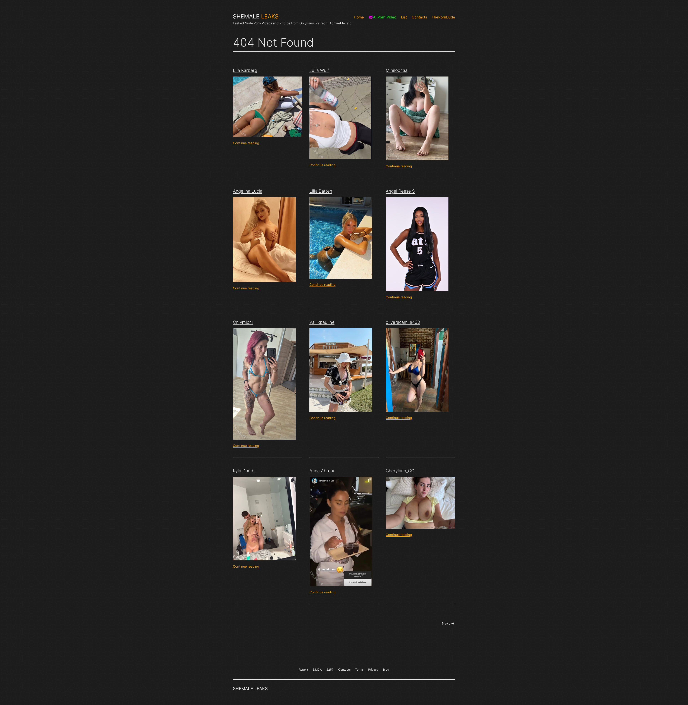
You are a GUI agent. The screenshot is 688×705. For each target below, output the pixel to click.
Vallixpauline (322, 322)
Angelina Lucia (247, 191)
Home (359, 17)
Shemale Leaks (250, 688)
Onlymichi (243, 322)
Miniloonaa (396, 70)
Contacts (419, 17)
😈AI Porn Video (382, 17)
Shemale (256, 16)
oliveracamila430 (403, 322)
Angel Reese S (400, 191)
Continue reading (246, 143)
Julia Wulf (319, 70)
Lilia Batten (320, 191)
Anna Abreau (322, 470)
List (404, 17)
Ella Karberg (245, 70)
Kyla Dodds (244, 470)
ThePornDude (443, 17)
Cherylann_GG (400, 470)
